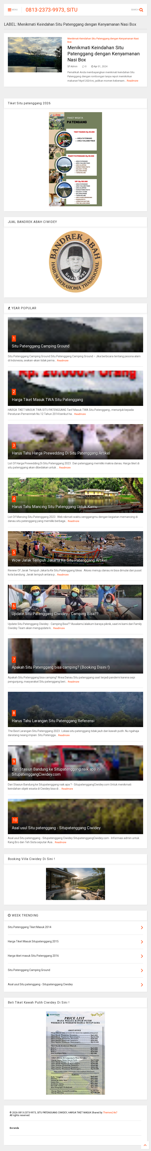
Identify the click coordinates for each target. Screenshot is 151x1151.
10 (15, 820)
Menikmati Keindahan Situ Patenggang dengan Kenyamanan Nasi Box (103, 54)
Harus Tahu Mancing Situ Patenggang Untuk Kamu (54, 506)
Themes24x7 (110, 1112)
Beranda (14, 1128)
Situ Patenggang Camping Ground (40, 346)
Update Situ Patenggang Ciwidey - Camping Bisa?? (55, 613)
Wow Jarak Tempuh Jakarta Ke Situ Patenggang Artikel (59, 560)
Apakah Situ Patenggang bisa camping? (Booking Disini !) (61, 667)
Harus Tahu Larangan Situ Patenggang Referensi (53, 720)
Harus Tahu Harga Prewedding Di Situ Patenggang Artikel (61, 453)
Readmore (132, 80)
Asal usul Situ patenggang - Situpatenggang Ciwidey (56, 828)
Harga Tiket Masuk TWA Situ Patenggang (47, 399)
